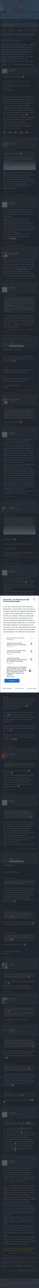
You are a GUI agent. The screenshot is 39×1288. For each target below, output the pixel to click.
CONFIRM (12, 680)
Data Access (19, 688)
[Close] (35, 600)
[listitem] (19, 638)
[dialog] (19, 644)
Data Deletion (7, 688)
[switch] (30, 644)
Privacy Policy (32, 688)
